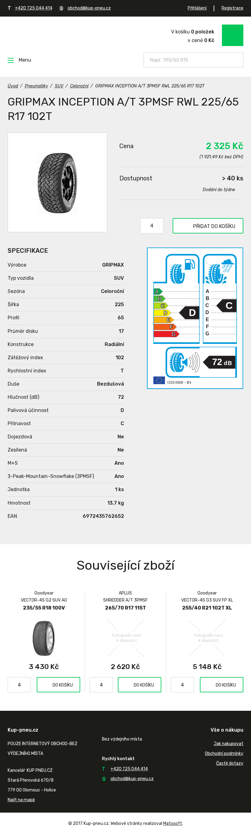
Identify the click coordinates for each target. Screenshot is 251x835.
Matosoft (172, 823)
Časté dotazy (229, 763)
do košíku (214, 226)
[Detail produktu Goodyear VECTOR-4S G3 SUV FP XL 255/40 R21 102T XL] (207, 638)
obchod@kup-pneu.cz (89, 8)
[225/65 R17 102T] (57, 182)
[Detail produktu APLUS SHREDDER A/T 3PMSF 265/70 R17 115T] (126, 638)
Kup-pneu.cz (51, 35)
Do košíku (63, 685)
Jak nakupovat (228, 743)
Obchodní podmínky (224, 753)
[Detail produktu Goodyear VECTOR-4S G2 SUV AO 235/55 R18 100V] (44, 638)
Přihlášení (197, 8)
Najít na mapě (21, 799)
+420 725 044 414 (33, 8)
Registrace (232, 8)
